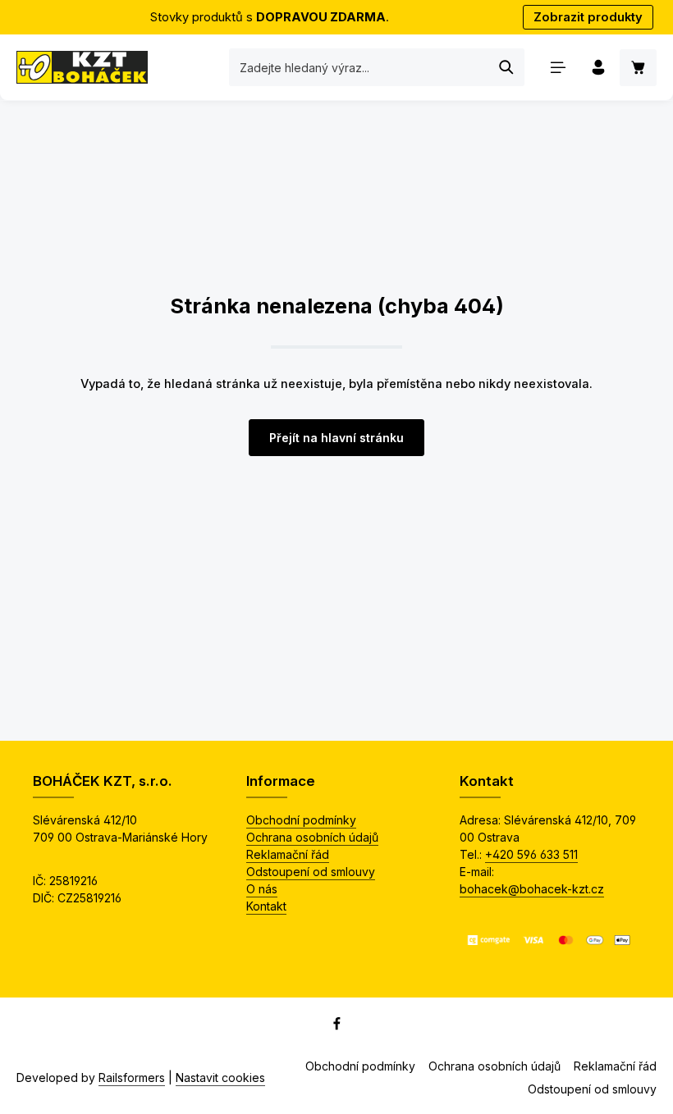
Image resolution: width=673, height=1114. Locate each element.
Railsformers (131, 1077)
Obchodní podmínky (301, 820)
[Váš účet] (597, 67)
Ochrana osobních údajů (312, 837)
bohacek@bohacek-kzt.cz (532, 889)
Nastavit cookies (220, 1077)
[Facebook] (337, 1027)
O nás (261, 889)
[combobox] (359, 67)
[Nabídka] (557, 67)
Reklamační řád (287, 854)
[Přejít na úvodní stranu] (82, 67)
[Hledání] (506, 67)
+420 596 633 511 (531, 854)
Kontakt (266, 906)
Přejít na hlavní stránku (336, 438)
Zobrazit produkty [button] (588, 17)
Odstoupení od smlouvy (310, 872)
